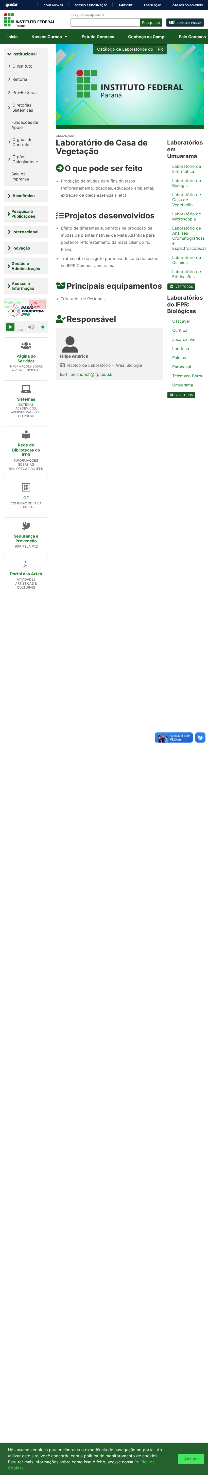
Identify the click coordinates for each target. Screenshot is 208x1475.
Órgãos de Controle (22, 142)
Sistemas (26, 399)
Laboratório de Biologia (186, 183)
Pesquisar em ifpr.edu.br (87, 15)
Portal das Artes (26, 573)
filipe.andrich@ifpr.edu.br (90, 374)
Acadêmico (23, 195)
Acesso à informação (91, 5)
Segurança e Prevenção (26, 538)
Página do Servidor (26, 358)
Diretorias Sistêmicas (22, 108)
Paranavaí (181, 366)
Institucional (24, 53)
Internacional (25, 231)
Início (12, 36)
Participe (126, 5)
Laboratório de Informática (186, 169)
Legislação (152, 5)
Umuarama (182, 384)
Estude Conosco (98, 36)
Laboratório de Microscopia (186, 216)
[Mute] (31, 327)
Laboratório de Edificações (186, 274)
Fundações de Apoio (24, 125)
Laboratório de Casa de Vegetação (186, 199)
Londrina (180, 348)
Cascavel (181, 321)
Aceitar (191, 1458)
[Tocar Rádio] (10, 327)
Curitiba (179, 330)
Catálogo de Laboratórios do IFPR (130, 49)
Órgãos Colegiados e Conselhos (25, 159)
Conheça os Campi (146, 36)
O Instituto (22, 66)
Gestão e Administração (25, 266)
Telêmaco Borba (187, 375)
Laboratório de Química (186, 260)
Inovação (21, 248)
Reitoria (19, 79)
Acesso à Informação (23, 286)
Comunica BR (53, 5)
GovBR (11, 5)
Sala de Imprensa (20, 176)
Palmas (179, 357)
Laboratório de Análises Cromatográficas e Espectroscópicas (188, 238)
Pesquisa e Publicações (23, 214)
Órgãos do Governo (187, 5)
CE (26, 497)
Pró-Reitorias (25, 92)
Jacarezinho (184, 339)
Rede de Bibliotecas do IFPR (26, 449)
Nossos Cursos (46, 36)
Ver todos (184, 287)
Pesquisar (151, 22)
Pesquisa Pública (189, 23)
